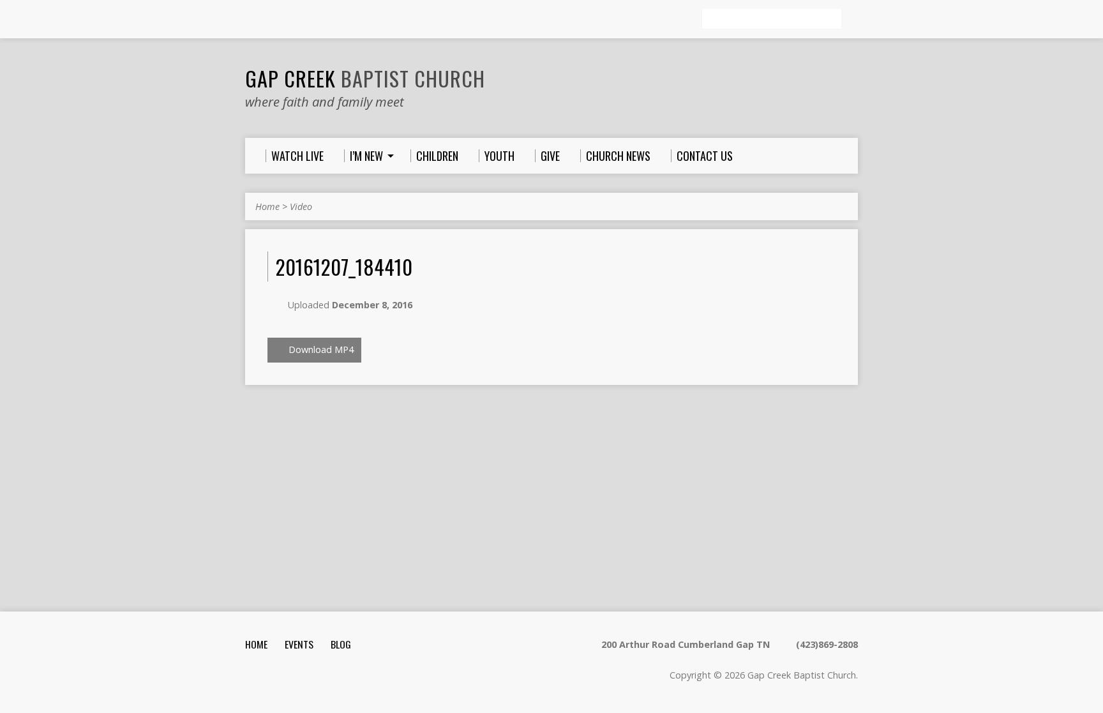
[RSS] (251, 20)
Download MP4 (320, 349)
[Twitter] (286, 20)
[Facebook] (304, 20)
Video (301, 206)
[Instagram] (269, 20)
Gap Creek (365, 78)
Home (267, 206)
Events (299, 644)
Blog (341, 644)
